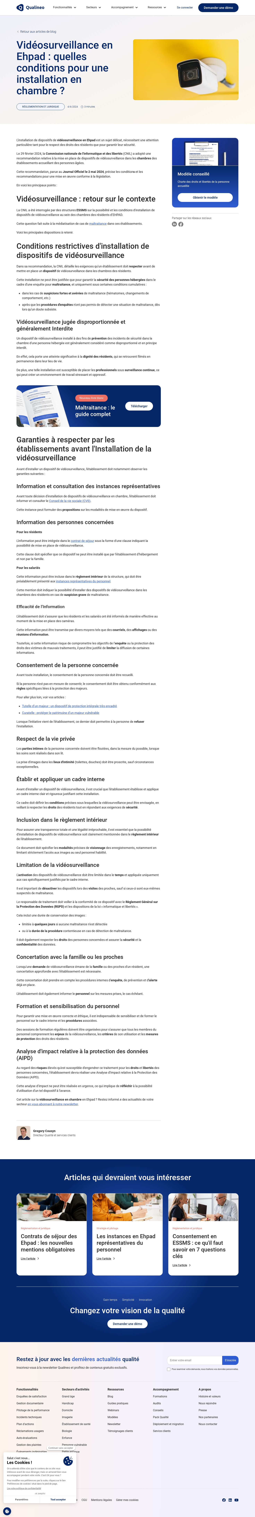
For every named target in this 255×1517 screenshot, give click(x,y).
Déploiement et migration (168, 1424)
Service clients (162, 1431)
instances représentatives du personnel (83, 581)
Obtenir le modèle (205, 197)
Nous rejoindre (207, 1403)
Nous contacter (208, 1424)
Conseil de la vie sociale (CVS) (69, 501)
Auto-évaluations (26, 1438)
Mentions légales (101, 1500)
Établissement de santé (76, 1424)
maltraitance (98, 223)
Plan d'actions (25, 1424)
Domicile (67, 1410)
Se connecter (185, 7)
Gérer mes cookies (127, 1500)
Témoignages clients (120, 1431)
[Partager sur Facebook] (180, 224)
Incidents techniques (29, 1417)
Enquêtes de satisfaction (31, 1396)
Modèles (113, 1417)
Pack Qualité (160, 1417)
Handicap (68, 1403)
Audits (157, 1403)
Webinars (113, 1410)
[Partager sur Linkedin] (174, 224)
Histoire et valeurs (209, 1396)
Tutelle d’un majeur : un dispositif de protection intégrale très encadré (69, 706)
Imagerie (67, 1417)
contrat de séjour (82, 541)
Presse (203, 1410)
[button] (64, 7)
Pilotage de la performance (32, 1410)
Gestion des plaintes (28, 1444)
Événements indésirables (31, 1451)
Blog (110, 1396)
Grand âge (68, 1396)
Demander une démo (218, 8)
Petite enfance (70, 1451)
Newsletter (114, 1424)
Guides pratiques (118, 1403)
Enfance (67, 1438)
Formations (160, 1396)
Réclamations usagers (30, 1431)
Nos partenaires (208, 1417)
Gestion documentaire (29, 1403)
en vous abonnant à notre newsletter (53, 1104)
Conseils (158, 1410)
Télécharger (139, 406)
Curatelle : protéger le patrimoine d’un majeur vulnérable (60, 713)
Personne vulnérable (74, 1444)
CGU (84, 1500)
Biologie (67, 1431)
